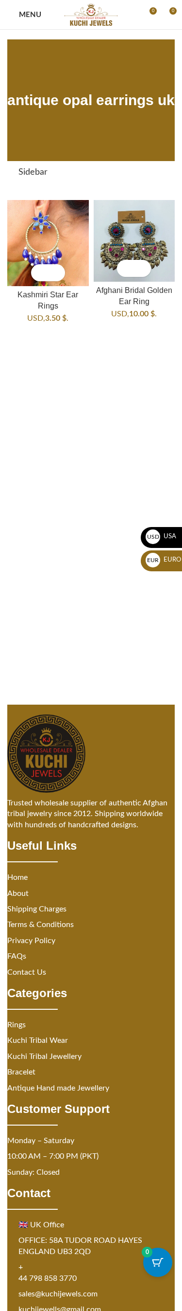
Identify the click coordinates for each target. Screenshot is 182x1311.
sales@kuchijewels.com (58, 1294)
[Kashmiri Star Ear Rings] (48, 243)
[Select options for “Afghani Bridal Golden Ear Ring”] (125, 268)
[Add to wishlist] (56, 272)
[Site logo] (91, 14)
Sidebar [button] (33, 172)
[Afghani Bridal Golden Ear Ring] (134, 241)
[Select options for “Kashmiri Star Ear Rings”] (39, 272)
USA (162, 536)
